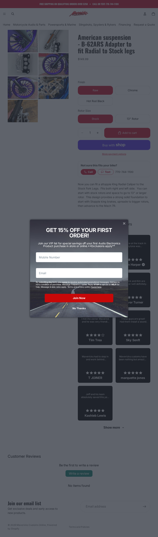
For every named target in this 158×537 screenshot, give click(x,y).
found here (96, 287)
